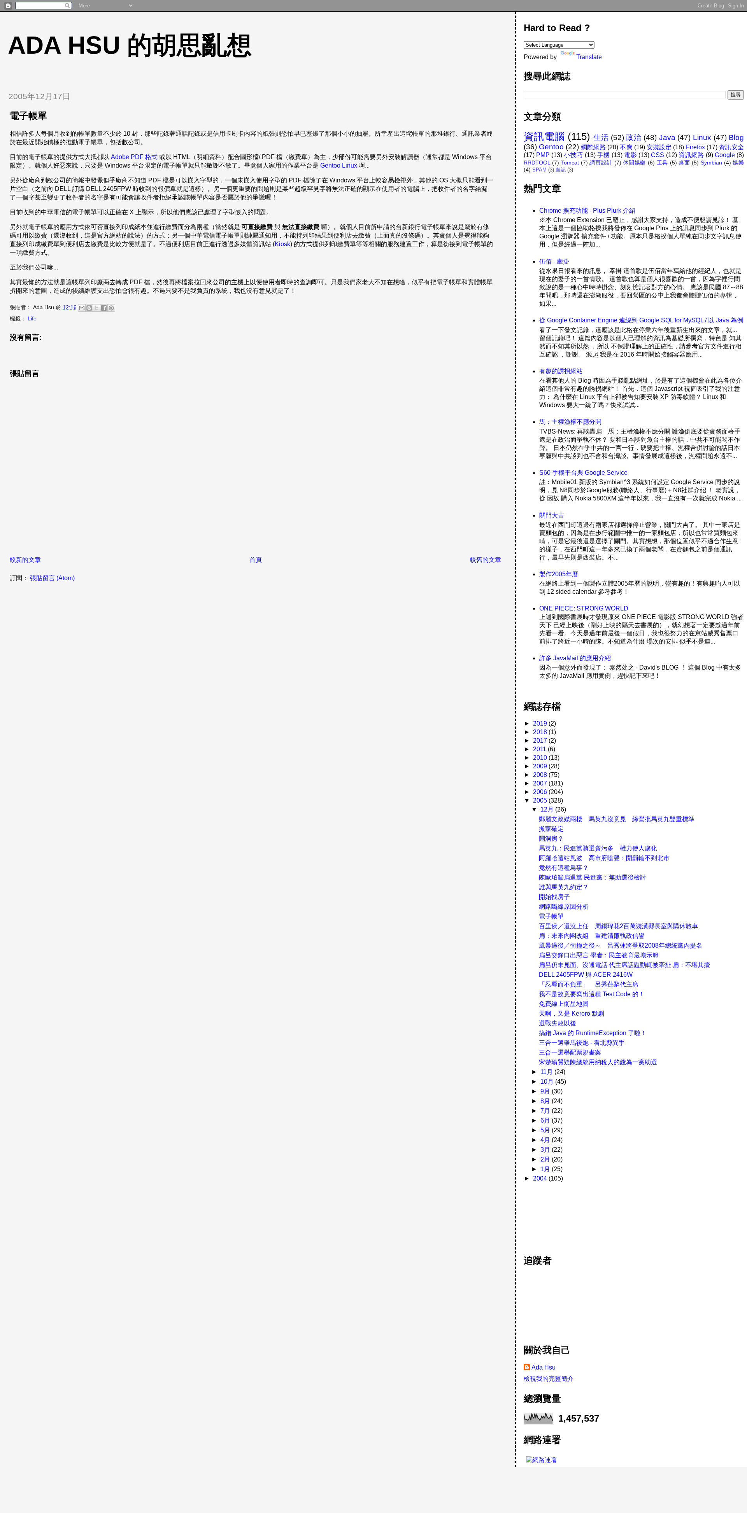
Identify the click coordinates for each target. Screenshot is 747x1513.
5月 (546, 1130)
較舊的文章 (485, 559)
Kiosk (282, 244)
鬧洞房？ (551, 838)
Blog (736, 137)
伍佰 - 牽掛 (554, 261)
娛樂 (738, 162)
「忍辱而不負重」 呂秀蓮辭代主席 (588, 984)
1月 (546, 1169)
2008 (541, 774)
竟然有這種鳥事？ (564, 867)
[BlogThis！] (89, 308)
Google (725, 155)
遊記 (561, 170)
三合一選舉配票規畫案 (570, 1052)
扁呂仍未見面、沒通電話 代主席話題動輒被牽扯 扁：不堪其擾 (624, 965)
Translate (589, 57)
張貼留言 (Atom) (52, 578)
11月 (547, 1072)
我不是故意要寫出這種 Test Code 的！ (592, 994)
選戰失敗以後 (557, 1023)
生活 (600, 137)
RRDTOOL (537, 162)
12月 (547, 809)
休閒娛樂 (634, 162)
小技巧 (573, 155)
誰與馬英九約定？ (564, 887)
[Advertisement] (559, 1214)
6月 (546, 1120)
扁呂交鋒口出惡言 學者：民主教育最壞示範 (599, 955)
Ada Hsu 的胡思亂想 (130, 45)
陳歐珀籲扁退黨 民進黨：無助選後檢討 (592, 877)
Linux (702, 137)
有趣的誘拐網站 (561, 371)
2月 (546, 1159)
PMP (543, 155)
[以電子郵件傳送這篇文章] (82, 308)
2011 (540, 749)
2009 (541, 766)
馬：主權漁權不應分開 (570, 421)
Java (667, 137)
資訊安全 (731, 147)
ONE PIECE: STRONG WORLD (583, 608)
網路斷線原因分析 (564, 906)
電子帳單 (551, 916)
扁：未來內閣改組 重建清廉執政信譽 (592, 935)
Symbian (711, 162)
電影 (630, 155)
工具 (662, 162)
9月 (546, 1091)
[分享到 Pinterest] (111, 308)
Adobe (120, 157)
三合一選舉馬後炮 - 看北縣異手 (582, 1042)
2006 (541, 792)
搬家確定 (551, 829)
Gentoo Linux (338, 165)
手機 (603, 155)
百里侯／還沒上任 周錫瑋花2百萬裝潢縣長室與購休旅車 (618, 926)
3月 (546, 1149)
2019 (541, 723)
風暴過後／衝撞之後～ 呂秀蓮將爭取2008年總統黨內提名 (620, 945)
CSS (657, 155)
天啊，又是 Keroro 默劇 (571, 1013)
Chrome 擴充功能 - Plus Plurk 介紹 (587, 210)
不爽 (626, 147)
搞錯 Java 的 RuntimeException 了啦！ (593, 1033)
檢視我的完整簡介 (548, 1378)
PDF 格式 (144, 157)
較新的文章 (25, 559)
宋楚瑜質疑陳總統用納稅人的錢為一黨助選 (598, 1062)
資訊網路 (691, 155)
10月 (547, 1081)
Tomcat (570, 162)
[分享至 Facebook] (104, 308)
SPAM (539, 170)
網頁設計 (600, 162)
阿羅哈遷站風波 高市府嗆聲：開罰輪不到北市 (604, 858)
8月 (546, 1101)
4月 (546, 1140)
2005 (541, 800)
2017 (541, 740)
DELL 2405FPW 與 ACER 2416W (586, 974)
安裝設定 (659, 147)
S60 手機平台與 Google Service (583, 472)
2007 (541, 783)
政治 (633, 137)
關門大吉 (551, 515)
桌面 (684, 162)
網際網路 (593, 147)
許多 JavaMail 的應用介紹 (575, 658)
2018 (541, 732)
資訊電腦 (544, 136)
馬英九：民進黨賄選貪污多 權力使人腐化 (598, 848)
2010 (541, 757)
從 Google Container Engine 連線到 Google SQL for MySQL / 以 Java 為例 (641, 320)
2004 (541, 1178)
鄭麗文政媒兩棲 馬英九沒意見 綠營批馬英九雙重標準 (616, 819)
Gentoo (551, 147)
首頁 (255, 559)
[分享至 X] (96, 308)
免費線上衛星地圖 (564, 1004)
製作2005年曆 (558, 574)
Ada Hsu (543, 1367)
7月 (546, 1110)
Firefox (695, 147)
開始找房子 (554, 897)
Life (32, 318)
